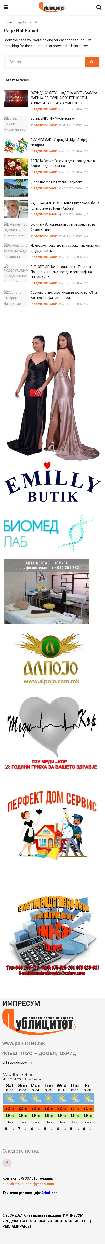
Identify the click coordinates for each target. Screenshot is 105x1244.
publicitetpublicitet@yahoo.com (28, 1184)
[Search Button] (98, 7)
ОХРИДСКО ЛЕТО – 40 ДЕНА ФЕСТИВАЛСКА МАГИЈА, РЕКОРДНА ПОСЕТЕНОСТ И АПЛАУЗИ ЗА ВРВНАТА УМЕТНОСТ (64, 97)
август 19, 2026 (72, 124)
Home (8, 22)
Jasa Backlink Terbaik (62, 1202)
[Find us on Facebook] (7, 1163)
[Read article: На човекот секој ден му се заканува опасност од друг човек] (16, 251)
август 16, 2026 (72, 257)
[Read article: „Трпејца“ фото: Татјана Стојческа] (16, 188)
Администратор (45, 109)
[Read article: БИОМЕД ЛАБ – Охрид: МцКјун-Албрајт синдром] (16, 146)
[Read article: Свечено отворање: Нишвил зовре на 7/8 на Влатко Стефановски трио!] (16, 298)
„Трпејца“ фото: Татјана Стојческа (56, 182)
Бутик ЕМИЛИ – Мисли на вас (52, 118)
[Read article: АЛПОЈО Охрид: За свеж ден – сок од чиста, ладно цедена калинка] (16, 167)
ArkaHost (49, 1193)
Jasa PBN (33, 1202)
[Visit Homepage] (52, 7)
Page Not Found (26, 22)
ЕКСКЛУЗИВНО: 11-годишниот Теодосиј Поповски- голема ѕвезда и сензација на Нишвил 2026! (61, 271)
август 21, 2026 (72, 109)
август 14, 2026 (72, 304)
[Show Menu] (6, 7)
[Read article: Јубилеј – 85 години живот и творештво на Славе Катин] (16, 230)
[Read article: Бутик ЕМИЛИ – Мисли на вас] (16, 124)
